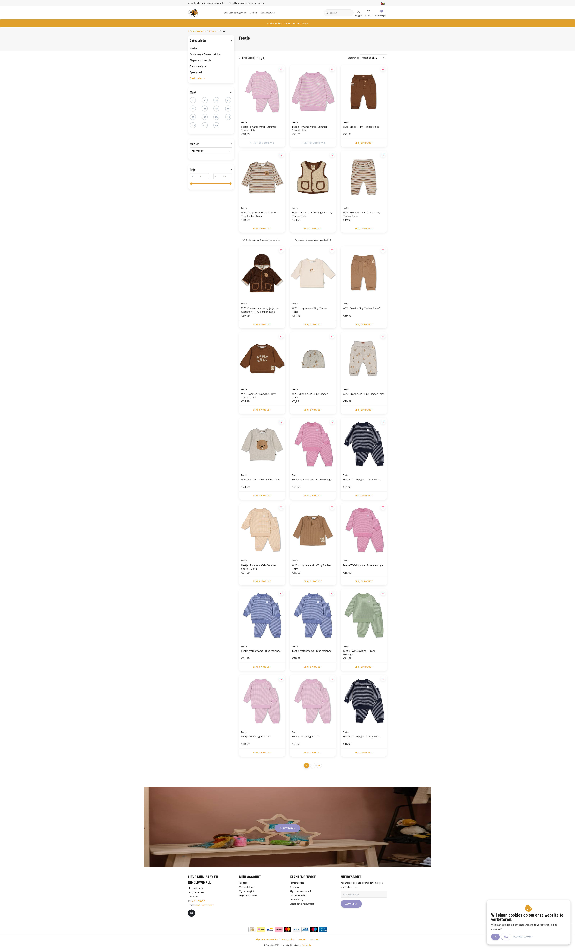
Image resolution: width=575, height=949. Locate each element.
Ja (495, 936)
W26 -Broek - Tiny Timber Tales (361, 126)
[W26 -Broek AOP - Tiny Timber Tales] (364, 359)
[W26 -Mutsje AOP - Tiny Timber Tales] (313, 359)
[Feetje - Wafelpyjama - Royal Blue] (364, 444)
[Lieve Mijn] (193, 12)
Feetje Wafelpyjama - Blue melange (261, 651)
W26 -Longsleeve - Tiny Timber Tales (309, 310)
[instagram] (191, 913)
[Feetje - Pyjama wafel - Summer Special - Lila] (262, 91)
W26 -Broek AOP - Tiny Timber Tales (363, 394)
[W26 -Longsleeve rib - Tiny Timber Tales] (313, 530)
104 (216, 117)
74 (205, 108)
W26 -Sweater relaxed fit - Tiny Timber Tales (258, 395)
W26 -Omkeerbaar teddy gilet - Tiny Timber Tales (312, 214)
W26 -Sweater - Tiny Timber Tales (260, 479)
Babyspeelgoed (198, 66)
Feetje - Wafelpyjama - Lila (256, 736)
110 (228, 117)
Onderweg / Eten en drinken (205, 54)
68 (193, 108)
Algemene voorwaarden (267, 939)
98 (205, 117)
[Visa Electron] (305, 929)
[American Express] (323, 929)
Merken (253, 12)
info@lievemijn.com (204, 905)
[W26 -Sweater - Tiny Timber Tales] (262, 444)
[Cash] (252, 929)
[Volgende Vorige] (319, 765)
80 (216, 108)
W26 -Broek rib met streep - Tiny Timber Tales (361, 214)
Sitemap (302, 939)
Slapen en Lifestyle (200, 60)
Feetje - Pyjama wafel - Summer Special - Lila (258, 128)
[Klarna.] (279, 929)
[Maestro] (314, 929)
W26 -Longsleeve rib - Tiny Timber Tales (311, 567)
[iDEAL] (261, 929)
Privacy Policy (288, 939)
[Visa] (296, 929)
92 (193, 117)
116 (193, 125)
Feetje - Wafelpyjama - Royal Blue (361, 479)
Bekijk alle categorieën (235, 12)
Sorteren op (353, 57)
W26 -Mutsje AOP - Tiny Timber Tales (310, 395)
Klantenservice (267, 12)
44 (193, 100)
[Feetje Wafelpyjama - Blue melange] (262, 615)
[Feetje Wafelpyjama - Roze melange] (313, 444)
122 (204, 125)
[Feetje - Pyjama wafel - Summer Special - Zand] (262, 530)
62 (228, 100)
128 (216, 125)
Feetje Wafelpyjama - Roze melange (312, 479)
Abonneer (351, 903)
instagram (289, 828)
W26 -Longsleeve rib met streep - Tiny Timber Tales (260, 214)
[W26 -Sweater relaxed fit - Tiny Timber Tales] (262, 359)
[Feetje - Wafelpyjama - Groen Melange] (364, 615)
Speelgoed (196, 72)
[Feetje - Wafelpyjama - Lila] (262, 701)
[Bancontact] (270, 929)
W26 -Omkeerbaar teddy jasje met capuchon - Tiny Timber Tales (260, 310)
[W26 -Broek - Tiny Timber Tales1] (364, 273)
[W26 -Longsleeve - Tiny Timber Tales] (313, 273)
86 (228, 108)
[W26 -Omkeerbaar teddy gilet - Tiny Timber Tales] (313, 177)
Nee (506, 936)
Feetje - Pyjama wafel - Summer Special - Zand (258, 567)
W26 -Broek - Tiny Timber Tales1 (361, 308)
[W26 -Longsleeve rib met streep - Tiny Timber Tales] (262, 177)
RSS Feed (315, 939)
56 (216, 100)
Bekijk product (364, 142)
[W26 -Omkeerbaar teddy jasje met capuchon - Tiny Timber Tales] (262, 273)
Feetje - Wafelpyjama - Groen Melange (359, 652)
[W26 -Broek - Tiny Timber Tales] (364, 91)
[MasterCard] (287, 929)
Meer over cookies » (523, 937)
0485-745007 (198, 900)
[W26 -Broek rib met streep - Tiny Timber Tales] (364, 177)
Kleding (194, 48)
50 (205, 100)
